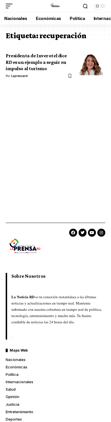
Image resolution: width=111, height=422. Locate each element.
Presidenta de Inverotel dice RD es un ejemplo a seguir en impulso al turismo (36, 62)
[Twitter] (83, 233)
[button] (10, 6)
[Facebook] (73, 233)
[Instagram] (101, 233)
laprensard (19, 76)
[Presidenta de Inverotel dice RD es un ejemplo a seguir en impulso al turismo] (91, 63)
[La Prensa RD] (55, 6)
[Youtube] (92, 233)
